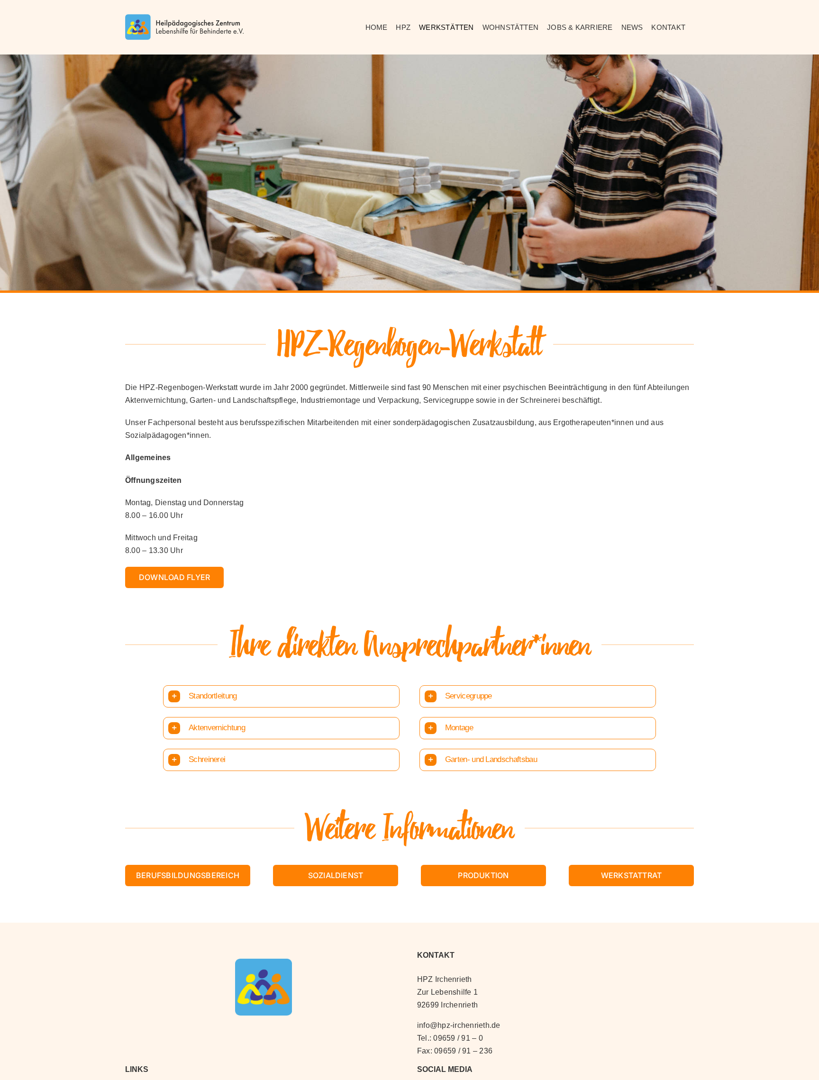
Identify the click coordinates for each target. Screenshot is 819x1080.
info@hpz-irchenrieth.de (458, 1025)
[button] (281, 696)
